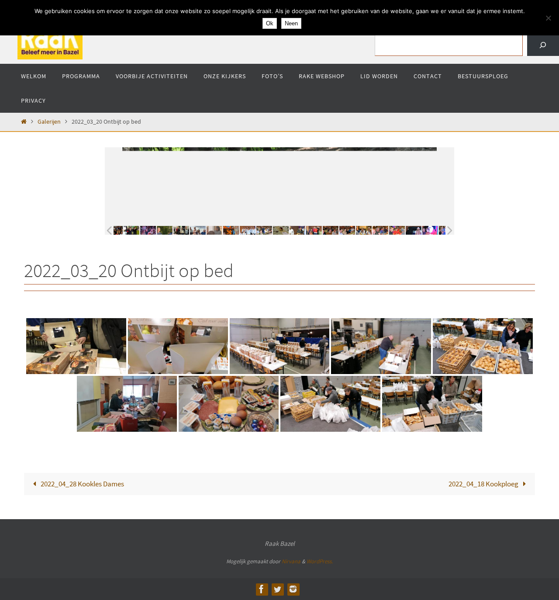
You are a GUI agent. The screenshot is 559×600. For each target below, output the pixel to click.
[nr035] (303, 230)
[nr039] (370, 230)
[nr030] (221, 230)
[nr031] (237, 230)
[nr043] (386, 230)
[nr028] (204, 230)
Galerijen (49, 121)
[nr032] (254, 230)
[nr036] (337, 230)
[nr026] (187, 230)
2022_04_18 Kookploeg (484, 484)
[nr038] (353, 230)
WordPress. (320, 561)
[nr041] (403, 230)
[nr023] (154, 230)
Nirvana (291, 561)
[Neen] (548, 18)
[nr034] (287, 230)
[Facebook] (261, 589)
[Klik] (543, 45)
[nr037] (320, 230)
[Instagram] (293, 589)
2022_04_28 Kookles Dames (81, 484)
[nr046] (436, 230)
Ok (269, 23)
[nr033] (270, 230)
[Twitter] (277, 589)
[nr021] (138, 230)
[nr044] (420, 230)
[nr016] (121, 230)
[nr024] (171, 230)
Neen (291, 23)
